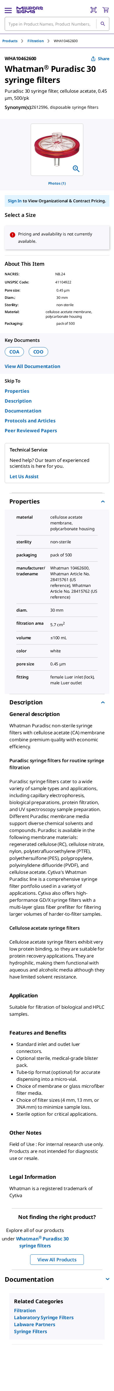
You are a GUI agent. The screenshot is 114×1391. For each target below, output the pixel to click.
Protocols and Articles (30, 420)
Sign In (15, 200)
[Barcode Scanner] (93, 9)
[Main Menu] (8, 10)
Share (103, 58)
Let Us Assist (24, 476)
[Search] (102, 23)
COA (14, 352)
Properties (17, 391)
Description (18, 401)
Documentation (23, 411)
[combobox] (57, 24)
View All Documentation (32, 366)
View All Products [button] (56, 1259)
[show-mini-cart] (105, 10)
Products (10, 40)
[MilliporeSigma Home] (29, 9)
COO (38, 352)
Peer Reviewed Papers (31, 430)
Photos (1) (57, 183)
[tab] (14, 41)
